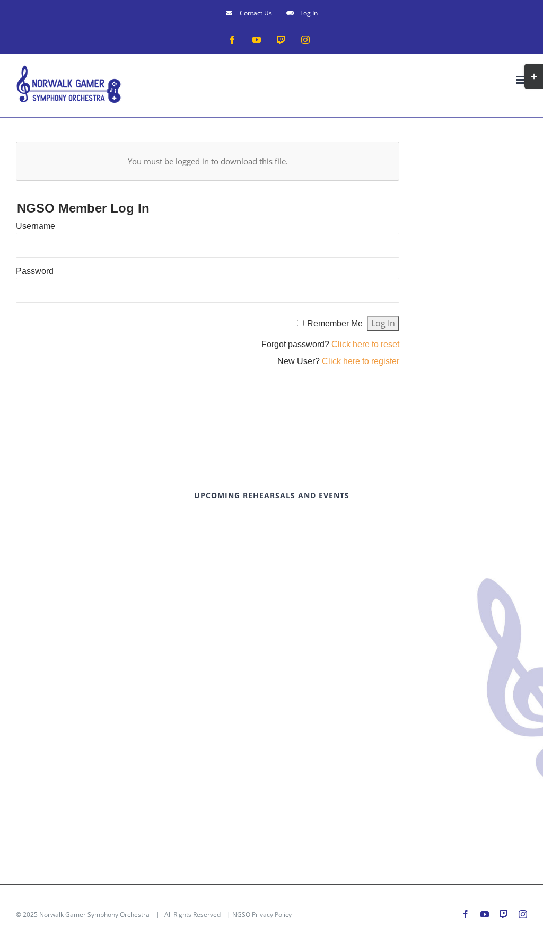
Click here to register (360, 361)
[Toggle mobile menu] (521, 79)
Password (35, 271)
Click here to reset (365, 344)
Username (35, 226)
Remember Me (335, 323)
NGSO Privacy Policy (262, 914)
